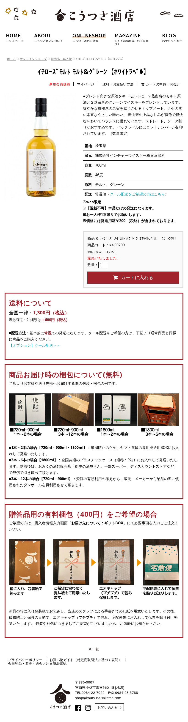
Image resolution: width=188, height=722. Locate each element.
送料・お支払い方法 (117, 84)
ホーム (11, 59)
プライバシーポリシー (25, 660)
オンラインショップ (33, 59)
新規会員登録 (59, 84)
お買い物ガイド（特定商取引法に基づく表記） (86, 660)
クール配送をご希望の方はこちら (137, 194)
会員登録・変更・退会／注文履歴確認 (37, 663)
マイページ (85, 84)
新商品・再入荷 (61, 59)
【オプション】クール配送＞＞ (34, 345)
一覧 (95, 649)
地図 (119, 687)
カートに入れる (137, 277)
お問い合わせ (107, 707)
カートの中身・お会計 (163, 84)
